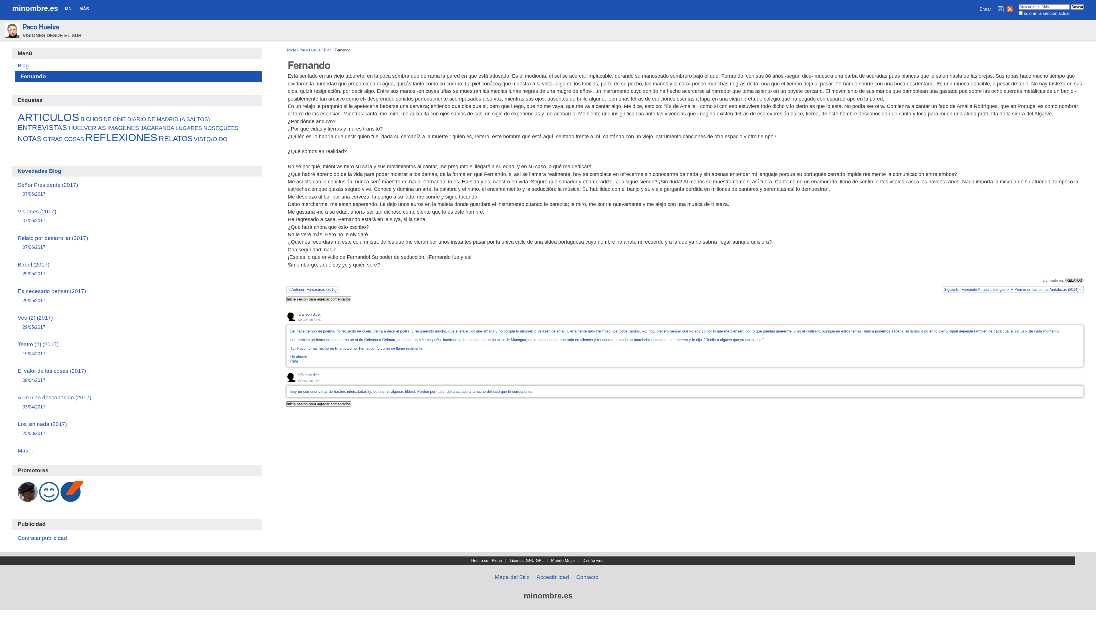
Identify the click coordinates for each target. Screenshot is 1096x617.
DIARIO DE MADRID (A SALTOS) (168, 119)
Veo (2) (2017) (35, 322)
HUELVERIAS (87, 128)
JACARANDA (157, 128)
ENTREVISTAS (42, 127)
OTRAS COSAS (63, 139)
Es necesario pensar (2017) (52, 295)
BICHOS (91, 119)
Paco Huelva (41, 26)
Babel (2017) (33, 269)
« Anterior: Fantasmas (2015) (313, 289)
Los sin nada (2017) (42, 428)
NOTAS (30, 139)
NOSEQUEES (221, 128)
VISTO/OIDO (210, 139)
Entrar (985, 9)
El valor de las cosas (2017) (52, 375)
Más (84, 8)
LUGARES (189, 128)
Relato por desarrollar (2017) (53, 242)
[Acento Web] (72, 499)
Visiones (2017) (37, 216)
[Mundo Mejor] (49, 499)
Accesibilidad (553, 577)
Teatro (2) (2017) (38, 348)
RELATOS (1074, 281)
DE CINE (115, 119)
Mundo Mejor (563, 560)
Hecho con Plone (486, 560)
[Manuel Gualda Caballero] (28, 499)
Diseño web (593, 560)
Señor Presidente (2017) (48, 189)
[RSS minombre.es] (1010, 9)
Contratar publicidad (42, 538)
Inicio (291, 50)
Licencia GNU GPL (527, 560)
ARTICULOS (48, 117)
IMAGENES (123, 128)
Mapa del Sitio (512, 577)
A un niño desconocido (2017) (54, 401)
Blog (327, 50)
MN (68, 8)
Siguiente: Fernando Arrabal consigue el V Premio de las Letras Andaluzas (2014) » (1012, 289)
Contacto (587, 577)
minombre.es (35, 8)
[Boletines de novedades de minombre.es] (1001, 9)
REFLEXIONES (121, 137)
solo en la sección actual (1046, 13)
